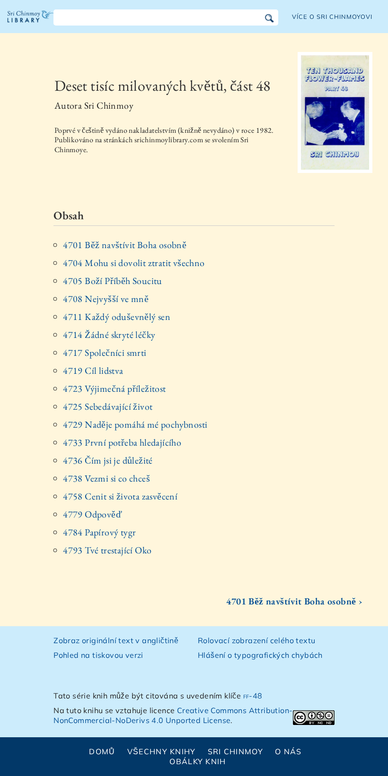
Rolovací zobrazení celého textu (256, 640)
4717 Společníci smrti (104, 352)
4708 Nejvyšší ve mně (106, 299)
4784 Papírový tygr (99, 532)
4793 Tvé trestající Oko (107, 550)
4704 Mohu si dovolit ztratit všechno (133, 263)
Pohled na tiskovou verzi (98, 655)
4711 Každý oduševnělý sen (116, 316)
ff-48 (253, 695)
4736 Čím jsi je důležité (108, 460)
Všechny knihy (161, 751)
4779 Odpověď (92, 514)
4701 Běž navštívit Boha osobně (124, 245)
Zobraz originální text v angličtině (115, 640)
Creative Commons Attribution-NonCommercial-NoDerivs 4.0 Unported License (172, 715)
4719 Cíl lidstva (93, 370)
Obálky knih (197, 761)
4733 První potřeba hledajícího (122, 442)
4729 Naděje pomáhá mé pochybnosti (135, 424)
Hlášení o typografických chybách (260, 655)
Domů (102, 751)
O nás (288, 751)
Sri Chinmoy (235, 751)
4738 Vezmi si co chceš (106, 478)
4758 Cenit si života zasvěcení (120, 496)
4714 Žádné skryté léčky (109, 334)
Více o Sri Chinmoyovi (332, 16)
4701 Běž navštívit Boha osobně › (294, 601)
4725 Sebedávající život (107, 406)
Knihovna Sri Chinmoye (30, 23)
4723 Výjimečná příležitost (114, 388)
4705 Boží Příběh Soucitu (112, 281)
